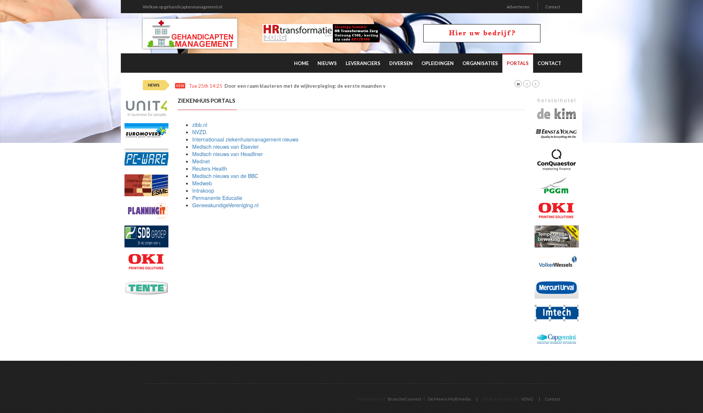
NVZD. (200, 132)
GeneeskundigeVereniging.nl (225, 205)
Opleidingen (437, 63)
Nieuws (327, 63)
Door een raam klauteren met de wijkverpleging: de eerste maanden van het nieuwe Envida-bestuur (339, 86)
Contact (552, 6)
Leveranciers (363, 63)
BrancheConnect (404, 399)
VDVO (527, 399)
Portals (518, 63)
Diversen (401, 63)
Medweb (202, 183)
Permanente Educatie (217, 197)
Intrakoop (203, 190)
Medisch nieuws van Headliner (227, 154)
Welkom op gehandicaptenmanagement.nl (182, 6)
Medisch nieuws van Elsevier (225, 146)
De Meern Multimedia (449, 399)
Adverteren (518, 6)
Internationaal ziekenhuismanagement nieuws (245, 139)
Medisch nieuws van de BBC (225, 175)
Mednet (201, 161)
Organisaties (480, 63)
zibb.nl (199, 124)
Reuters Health (209, 168)
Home (301, 63)
